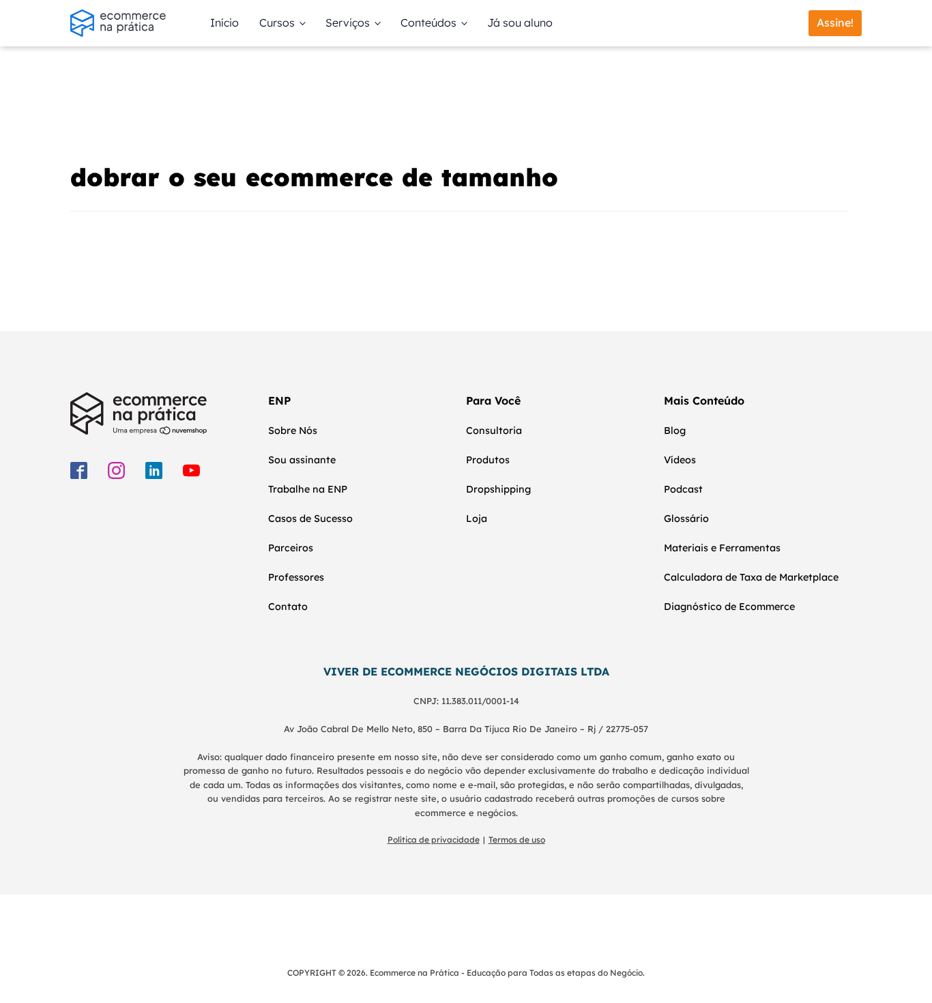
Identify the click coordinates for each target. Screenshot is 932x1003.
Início (224, 22)
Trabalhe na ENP (307, 489)
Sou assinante (302, 460)
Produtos (488, 460)
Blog (675, 430)
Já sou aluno (520, 22)
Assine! (835, 22)
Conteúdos (428, 22)
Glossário (686, 518)
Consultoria (494, 430)
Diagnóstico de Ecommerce (729, 606)
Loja (476, 518)
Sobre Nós (292, 430)
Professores (296, 577)
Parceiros (290, 548)
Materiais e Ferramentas (722, 548)
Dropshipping (498, 489)
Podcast (683, 489)
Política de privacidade (434, 839)
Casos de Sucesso (310, 518)
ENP (279, 400)
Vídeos (680, 460)
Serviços (347, 22)
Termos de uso (517, 839)
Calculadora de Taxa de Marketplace (751, 577)
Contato (288, 606)
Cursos (277, 22)
